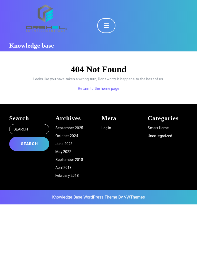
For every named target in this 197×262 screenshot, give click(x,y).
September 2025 (69, 128)
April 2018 (63, 168)
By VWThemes (131, 197)
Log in (106, 128)
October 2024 (66, 136)
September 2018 (69, 160)
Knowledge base (31, 45)
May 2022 (63, 152)
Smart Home (158, 128)
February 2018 (67, 175)
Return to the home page (98, 88)
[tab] (106, 25)
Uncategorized (160, 136)
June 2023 (64, 144)
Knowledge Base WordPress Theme (84, 197)
